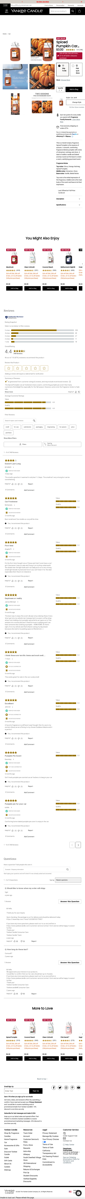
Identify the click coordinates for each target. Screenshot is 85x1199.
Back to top (41, 1079)
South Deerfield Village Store (32, 1158)
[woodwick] (16, 5)
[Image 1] (15, 50)
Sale (6, 1149)
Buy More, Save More (43, 2)
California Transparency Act (49, 1152)
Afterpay (26, 1154)
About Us (7, 1164)
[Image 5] (42, 103)
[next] (63, 2)
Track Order (27, 1133)
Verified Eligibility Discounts (30, 1180)
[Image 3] (15, 76)
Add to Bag (74, 89)
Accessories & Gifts (11, 1145)
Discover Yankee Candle (10, 1153)
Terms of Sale (47, 1147)
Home (4, 34)
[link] (13, 270)
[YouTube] (78, 1087)
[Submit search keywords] (72, 11)
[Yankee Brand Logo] (27, 11)
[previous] (22, 2)
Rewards (26, 1148)
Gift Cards (8, 1161)
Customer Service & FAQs (31, 1140)
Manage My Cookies (50, 1136)
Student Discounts (30, 1176)
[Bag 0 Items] (79, 11)
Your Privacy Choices (50, 1139)
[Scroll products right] (82, 263)
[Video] (42, 76)
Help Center (69, 1145)
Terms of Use (47, 1144)
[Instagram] (66, 1087)
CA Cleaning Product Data (50, 1157)
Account (26, 1136)
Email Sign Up (9, 1086)
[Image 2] (42, 50)
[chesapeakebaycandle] (26, 5)
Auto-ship (27, 1151)
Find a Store (28, 1145)
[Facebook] (54, 1087)
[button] (78, 1193)
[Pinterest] (72, 1087)
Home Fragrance (10, 1139)
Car (9, 34)
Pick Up (26, 1173)
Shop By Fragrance (11, 1133)
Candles (7, 1136)
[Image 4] (15, 103)
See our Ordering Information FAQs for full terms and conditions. (71, 1160)
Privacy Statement (35, 1102)
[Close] (81, 2)
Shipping (26, 1166)
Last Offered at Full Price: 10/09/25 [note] (66, 192)
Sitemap (7, 1170)
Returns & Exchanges (31, 1169)
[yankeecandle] (5, 5)
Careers (7, 1167)
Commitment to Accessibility (48, 1163)
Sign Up (36, 1091)
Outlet (6, 1157)
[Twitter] (60, 1087)
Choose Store (65, 80)
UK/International (29, 1163)
